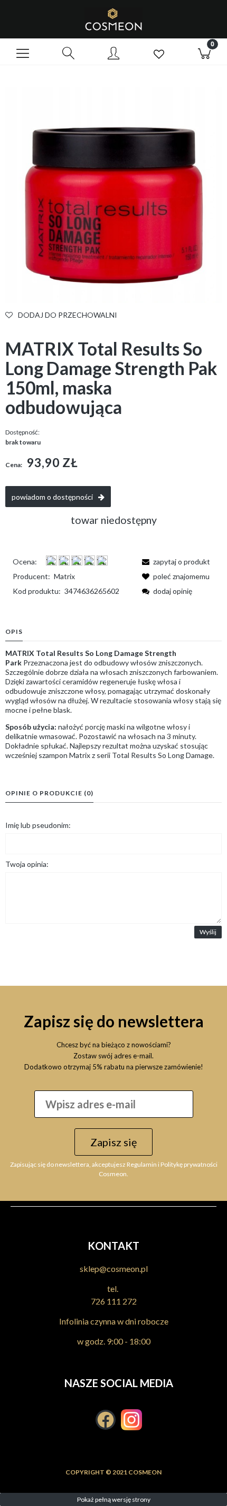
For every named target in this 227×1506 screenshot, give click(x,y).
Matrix (64, 576)
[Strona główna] (113, 19)
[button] (22, 52)
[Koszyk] (204, 52)
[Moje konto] (113, 53)
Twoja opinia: (27, 864)
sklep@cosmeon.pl (114, 1268)
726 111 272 (114, 1301)
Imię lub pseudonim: (38, 825)
